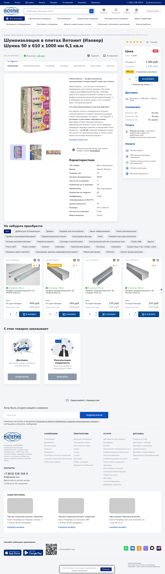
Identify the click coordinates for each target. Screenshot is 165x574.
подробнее (22, 376)
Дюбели (49, 231)
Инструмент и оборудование (18, 24)
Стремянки (116, 247)
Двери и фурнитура (143, 18)
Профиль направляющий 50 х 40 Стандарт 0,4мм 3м (99, 292)
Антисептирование (111, 481)
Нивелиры (59, 247)
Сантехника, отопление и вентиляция (113, 24)
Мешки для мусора (92, 252)
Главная (7, 35)
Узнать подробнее (79, 570)
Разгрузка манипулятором (114, 471)
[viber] (145, 548)
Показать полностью (78, 140)
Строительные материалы (39, 18)
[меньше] (136, 80)
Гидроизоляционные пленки (54, 236)
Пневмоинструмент (45, 241)
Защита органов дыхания (131, 252)
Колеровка (108, 442)
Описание (12, 66)
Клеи (100, 236)
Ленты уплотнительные (126, 231)
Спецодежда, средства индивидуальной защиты (56, 252)
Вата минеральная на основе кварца (76, 35)
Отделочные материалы (87, 18)
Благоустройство (143, 24)
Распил (106, 445)
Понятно (106, 569)
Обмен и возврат (81, 462)
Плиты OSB (136, 241)
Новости (47, 449)
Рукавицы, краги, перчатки (17, 252)
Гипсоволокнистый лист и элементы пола (107, 241)
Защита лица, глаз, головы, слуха (141, 247)
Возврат (53, 2)
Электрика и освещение (47, 24)
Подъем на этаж (110, 475)
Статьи (77, 455)
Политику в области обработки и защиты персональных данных (67, 421)
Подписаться (94, 415)
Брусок (151, 241)
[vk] (132, 548)
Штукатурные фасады (82, 236)
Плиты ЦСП (11, 247)
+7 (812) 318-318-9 (135, 2)
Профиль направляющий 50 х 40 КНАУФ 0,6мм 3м (20, 292)
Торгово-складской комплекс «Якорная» (25, 516)
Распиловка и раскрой (113, 468)
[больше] (136, 77)
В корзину (148, 79)
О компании (68, 2)
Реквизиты (48, 452)
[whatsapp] (126, 548)
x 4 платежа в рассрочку (146, 71)
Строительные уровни (80, 247)
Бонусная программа (83, 439)
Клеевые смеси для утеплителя (122, 236)
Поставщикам (50, 445)
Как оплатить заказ (82, 445)
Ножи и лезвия (28, 247)
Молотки (110, 252)
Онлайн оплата (153, 11)
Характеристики (31, 66)
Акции (6, 2)
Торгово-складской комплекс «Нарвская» (76, 516)
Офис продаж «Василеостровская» (124, 516)
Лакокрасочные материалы (116, 18)
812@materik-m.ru (11, 477)
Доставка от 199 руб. (142, 442)
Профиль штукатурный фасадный (20, 236)
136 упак (41, 56)
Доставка (29, 2)
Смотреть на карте (15, 527)
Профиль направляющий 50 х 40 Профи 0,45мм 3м (60, 292)
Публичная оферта (52, 462)
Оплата (42, 2)
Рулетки (45, 247)
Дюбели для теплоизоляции (27, 231)
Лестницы (100, 247)
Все (7, 231)
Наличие (49, 66)
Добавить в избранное (83, 465)
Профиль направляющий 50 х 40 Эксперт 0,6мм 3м (139, 292)
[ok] (139, 548)
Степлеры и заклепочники (71, 241)
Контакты (82, 2)
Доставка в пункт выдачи (114, 439)
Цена (8, 300)
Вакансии (95, 2)
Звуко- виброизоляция (100, 231)
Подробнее (95, 150)
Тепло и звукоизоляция (53, 35)
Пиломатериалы (64, 18)
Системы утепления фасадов (18, 241)
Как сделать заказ (81, 442)
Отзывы (64, 66)
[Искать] (91, 11)
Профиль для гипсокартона (71, 231)
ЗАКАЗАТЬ (62, 376)
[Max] (152, 548)
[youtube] (159, 548)
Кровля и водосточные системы (77, 24)
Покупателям (81, 433)
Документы (80, 66)
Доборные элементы (112, 484)
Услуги (17, 2)
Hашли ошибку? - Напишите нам (85, 400)
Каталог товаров (17, 35)
